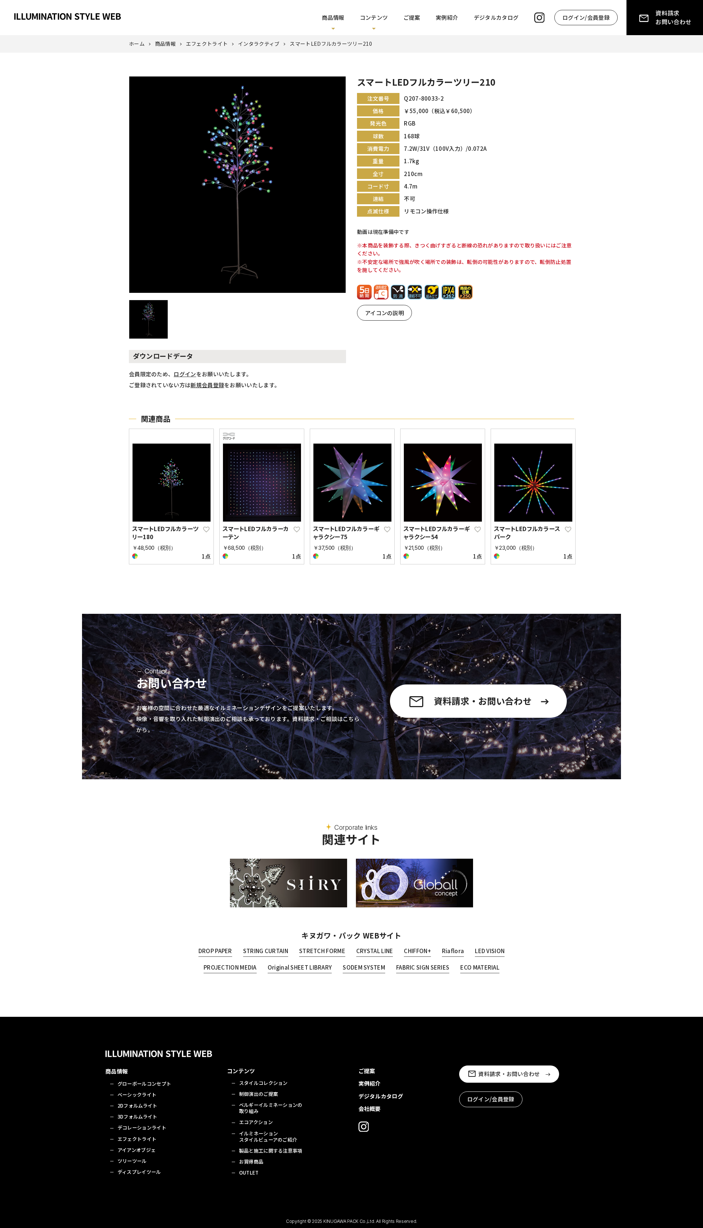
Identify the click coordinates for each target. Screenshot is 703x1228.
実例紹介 (447, 17)
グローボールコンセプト (144, 1083)
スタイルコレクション (263, 1082)
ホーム (137, 43)
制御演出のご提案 (258, 1093)
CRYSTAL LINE (374, 951)
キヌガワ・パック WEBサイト (351, 935)
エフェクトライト (207, 43)
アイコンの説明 (384, 313)
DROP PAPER (215, 951)
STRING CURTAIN (265, 951)
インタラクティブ (258, 43)
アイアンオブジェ (137, 1149)
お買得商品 (251, 1161)
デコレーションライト (142, 1127)
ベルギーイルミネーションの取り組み (270, 1108)
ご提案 (411, 17)
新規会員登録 (207, 385)
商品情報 (333, 17)
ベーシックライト (137, 1094)
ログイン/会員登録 (586, 17)
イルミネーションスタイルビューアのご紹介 (268, 1136)
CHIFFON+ (417, 951)
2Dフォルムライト (137, 1105)
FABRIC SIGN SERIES (422, 967)
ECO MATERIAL (479, 967)
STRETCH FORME (322, 951)
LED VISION (490, 951)
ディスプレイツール (139, 1171)
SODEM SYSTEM (364, 967)
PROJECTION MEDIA (230, 967)
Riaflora (453, 951)
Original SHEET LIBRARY (300, 967)
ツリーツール (132, 1160)
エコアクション (256, 1122)
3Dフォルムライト (137, 1116)
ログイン (185, 374)
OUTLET (249, 1172)
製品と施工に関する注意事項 (270, 1150)
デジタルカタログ (496, 17)
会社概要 (369, 1108)
